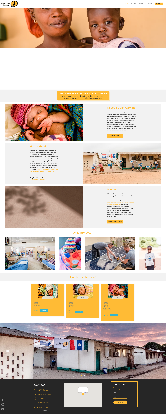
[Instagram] (2, 404)
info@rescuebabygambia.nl (44, 394)
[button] (115, 136)
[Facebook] (2, 399)
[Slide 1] (81, 375)
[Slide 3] (84, 375)
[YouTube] (2, 409)
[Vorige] (7, 24)
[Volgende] (159, 24)
